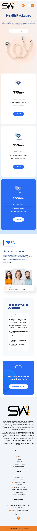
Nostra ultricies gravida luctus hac (19, 315)
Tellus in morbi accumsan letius (17, 336)
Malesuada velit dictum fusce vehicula (19, 332)
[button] (32, 5)
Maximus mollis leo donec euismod (17, 345)
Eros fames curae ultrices (17, 349)
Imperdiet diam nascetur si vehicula (18, 341)
